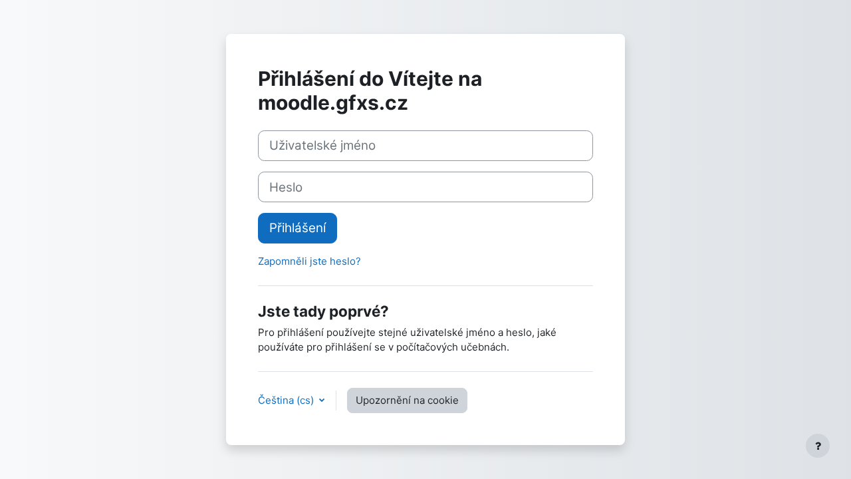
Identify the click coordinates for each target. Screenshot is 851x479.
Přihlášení (297, 228)
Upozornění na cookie (407, 400)
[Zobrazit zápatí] (818, 446)
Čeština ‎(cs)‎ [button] (287, 400)
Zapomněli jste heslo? (309, 261)
